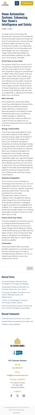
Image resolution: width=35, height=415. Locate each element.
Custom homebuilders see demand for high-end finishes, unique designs (17, 321)
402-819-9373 (17, 368)
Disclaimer (16, 412)
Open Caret (20, 410)
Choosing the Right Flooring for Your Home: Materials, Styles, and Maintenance (16, 295)
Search (30, 268)
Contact (27, 254)
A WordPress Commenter (12, 319)
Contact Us (27, 3)
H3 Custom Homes (11, 181)
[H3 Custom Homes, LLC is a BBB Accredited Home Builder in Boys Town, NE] (17, 353)
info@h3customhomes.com (17, 375)
